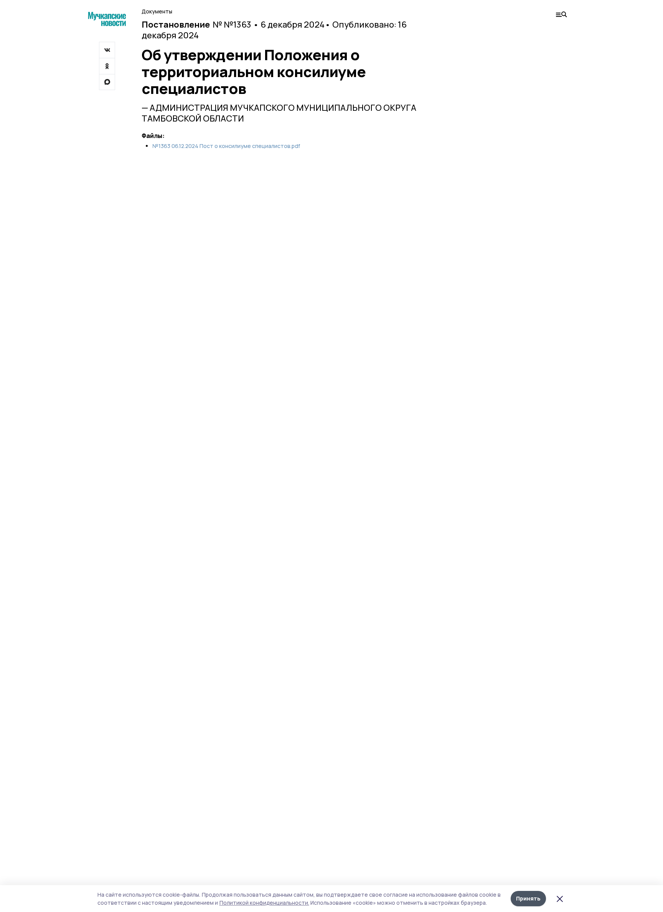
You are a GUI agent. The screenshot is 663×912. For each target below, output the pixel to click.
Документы (157, 11)
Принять (528, 898)
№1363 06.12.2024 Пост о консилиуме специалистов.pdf (226, 146)
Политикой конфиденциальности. (264, 902)
